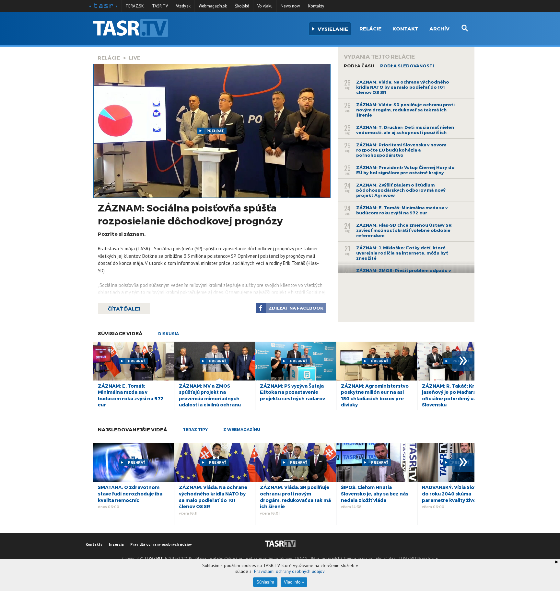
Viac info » (294, 582)
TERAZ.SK (134, 6)
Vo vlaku (265, 6)
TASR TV (160, 6)
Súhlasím (265, 582)
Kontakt (405, 28)
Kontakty (316, 6)
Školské (242, 6)
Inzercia (116, 544)
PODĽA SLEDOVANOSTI (407, 65)
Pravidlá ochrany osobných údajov (161, 544)
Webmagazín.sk (213, 6)
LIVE (134, 58)
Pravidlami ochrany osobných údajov (289, 571)
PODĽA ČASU (359, 65)
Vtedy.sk (183, 6)
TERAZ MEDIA (156, 558)
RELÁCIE (109, 58)
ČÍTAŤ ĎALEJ (124, 309)
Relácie (370, 28)
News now (290, 6)
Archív (439, 28)
